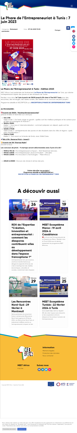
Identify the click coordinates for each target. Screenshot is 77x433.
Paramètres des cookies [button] (9, 429)
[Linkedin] (73, 39)
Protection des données (51, 353)
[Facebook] (73, 36)
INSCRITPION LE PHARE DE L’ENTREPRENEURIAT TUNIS (38, 174)
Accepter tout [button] (21, 429)
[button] (68, 28)
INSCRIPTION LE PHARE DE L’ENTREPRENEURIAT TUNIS (50, 103)
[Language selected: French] (73, 31)
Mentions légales (48, 351)
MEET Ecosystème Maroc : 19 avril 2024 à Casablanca (53, 229)
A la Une (20, 368)
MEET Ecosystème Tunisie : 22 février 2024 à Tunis (53, 305)
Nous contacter (48, 356)
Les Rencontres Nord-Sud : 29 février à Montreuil (21, 306)
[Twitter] (73, 43)
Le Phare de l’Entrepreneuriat (46, 92)
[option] (73, 31)
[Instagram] (73, 46)
